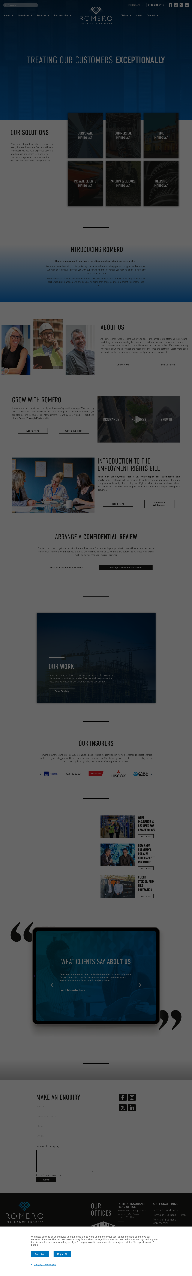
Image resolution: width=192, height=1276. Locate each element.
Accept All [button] (39, 1254)
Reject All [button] (62, 1254)
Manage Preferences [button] (45, 1264)
